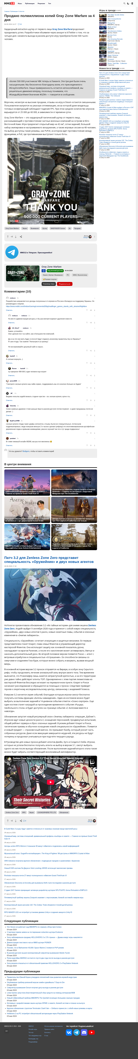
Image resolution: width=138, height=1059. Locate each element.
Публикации (29, 3)
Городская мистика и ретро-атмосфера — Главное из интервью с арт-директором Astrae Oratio (27, 520)
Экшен (24, 228)
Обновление (64, 812)
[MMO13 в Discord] (84, 1033)
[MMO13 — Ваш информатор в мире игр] (9, 3)
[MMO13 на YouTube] (91, 1033)
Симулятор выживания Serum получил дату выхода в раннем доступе (35, 988)
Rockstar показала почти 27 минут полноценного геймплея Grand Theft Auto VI (35, 875)
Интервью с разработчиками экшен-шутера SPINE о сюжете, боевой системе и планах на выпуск (46, 1003)
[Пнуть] (15, 236)
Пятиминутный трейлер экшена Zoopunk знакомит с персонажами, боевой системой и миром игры (43, 897)
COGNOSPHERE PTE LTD (47, 812)
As (70, 228)
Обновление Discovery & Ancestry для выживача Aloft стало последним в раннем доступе (40, 883)
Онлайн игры (33, 1029)
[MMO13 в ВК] (69, 1033)
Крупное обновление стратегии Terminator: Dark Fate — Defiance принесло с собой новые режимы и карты (49, 1008)
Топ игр (31, 1032)
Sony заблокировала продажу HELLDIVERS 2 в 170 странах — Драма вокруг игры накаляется (44, 937)
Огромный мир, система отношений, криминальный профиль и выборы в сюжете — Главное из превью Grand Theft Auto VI (26, 491)
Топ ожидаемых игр (35, 1035)
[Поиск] (124, 3)
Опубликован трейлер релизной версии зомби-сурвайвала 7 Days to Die (36, 982)
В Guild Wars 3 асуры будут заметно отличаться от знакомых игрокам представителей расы (40, 829)
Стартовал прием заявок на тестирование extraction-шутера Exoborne (35, 932)
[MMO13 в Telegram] (76, 1033)
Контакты (47, 1032)
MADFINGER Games (58, 228)
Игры (20, 3)
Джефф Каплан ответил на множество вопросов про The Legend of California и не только (73, 520)
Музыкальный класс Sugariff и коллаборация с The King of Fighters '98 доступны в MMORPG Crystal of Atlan (47, 853)
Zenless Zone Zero (12, 812)
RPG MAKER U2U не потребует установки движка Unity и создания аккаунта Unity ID (38, 912)
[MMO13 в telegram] (32, 258)
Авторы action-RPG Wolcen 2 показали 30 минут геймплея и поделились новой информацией (41, 846)
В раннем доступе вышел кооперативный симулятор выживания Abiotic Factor (38, 953)
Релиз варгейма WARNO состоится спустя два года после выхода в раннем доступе (40, 958)
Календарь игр (33, 1039)
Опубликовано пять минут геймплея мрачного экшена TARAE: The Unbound (115, 95)
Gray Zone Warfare (62, 29)
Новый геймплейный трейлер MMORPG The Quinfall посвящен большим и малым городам (43, 998)
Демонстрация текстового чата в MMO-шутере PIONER (29, 942)
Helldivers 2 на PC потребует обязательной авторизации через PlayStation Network (40, 1013)
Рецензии (41, 3)
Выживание (35, 228)
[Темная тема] (128, 3)
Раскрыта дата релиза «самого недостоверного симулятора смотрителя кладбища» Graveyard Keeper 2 (116, 101)
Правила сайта (49, 1029)
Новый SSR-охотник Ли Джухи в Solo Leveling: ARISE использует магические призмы (38, 868)
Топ (49, 3)
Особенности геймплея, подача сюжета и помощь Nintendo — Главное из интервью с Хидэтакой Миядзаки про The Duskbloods (73, 491)
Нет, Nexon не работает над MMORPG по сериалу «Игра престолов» (34, 927)
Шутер (44, 228)
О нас (46, 1035)
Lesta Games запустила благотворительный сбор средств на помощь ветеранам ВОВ (41, 993)
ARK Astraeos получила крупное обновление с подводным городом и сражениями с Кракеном (42, 861)
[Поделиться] (21, 236)
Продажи (77, 228)
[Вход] (131, 3)
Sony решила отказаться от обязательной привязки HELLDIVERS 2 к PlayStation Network (42, 963)
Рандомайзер (33, 1042)
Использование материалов (53, 1026)
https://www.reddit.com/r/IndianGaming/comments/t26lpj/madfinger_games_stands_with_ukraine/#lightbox (46, 306)
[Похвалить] (7, 236)
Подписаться (64, 284)
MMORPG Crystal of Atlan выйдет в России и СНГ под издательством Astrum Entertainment (26, 547)
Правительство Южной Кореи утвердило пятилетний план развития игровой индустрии (42, 977)
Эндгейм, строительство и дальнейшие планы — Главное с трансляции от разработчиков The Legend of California (73, 546)
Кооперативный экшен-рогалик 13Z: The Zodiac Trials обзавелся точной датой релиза (38, 905)
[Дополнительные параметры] (94, 236)
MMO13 (31, 1026)
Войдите (26, 451)
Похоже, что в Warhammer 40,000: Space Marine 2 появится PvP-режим (35, 948)
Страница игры (49, 284)
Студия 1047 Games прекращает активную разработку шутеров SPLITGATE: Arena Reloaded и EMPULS (45, 890)
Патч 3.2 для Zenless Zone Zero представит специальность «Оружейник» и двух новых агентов (114, 74)
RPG (24, 812)
